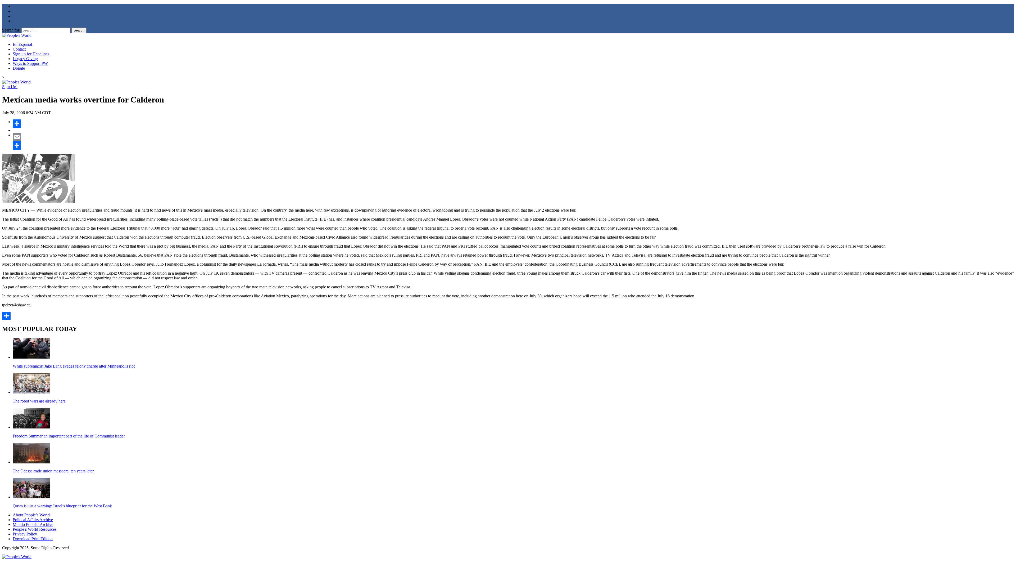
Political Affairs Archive (33, 519)
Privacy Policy (25, 534)
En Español (22, 44)
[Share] (513, 123)
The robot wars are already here (39, 401)
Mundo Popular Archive (33, 524)
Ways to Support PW (30, 63)
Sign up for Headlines (31, 54)
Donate (19, 68)
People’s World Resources (34, 529)
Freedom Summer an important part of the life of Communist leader (69, 436)
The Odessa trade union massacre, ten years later (53, 471)
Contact (19, 49)
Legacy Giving (25, 58)
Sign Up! (9, 86)
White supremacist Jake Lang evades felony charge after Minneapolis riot (74, 366)
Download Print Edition (33, 539)
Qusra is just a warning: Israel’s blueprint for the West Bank (62, 506)
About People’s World (31, 515)
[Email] (513, 137)
